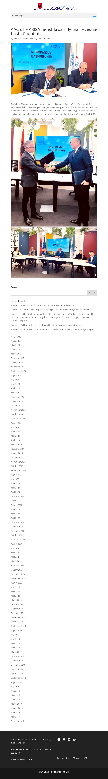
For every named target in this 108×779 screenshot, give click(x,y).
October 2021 (17, 535)
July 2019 (15, 634)
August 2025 (16, 375)
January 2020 (17, 608)
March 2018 (16, 704)
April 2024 (15, 440)
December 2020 (18, 574)
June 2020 (15, 587)
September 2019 (18, 626)
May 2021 (15, 552)
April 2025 (15, 388)
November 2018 (18, 669)
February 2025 (17, 397)
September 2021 (18, 539)
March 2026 (16, 353)
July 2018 (15, 686)
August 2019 (16, 630)
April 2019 (15, 647)
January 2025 (17, 401)
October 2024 (17, 414)
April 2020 (15, 595)
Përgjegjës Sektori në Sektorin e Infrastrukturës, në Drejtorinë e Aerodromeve (46, 325)
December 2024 (18, 405)
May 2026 (15, 345)
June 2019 (15, 639)
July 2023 (15, 479)
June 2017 (15, 712)
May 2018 (15, 695)
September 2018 (18, 678)
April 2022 (15, 518)
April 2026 (15, 349)
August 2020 (16, 582)
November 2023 (18, 461)
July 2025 (15, 379)
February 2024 (17, 449)
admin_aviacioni (21, 38)
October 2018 (17, 673)
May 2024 (15, 435)
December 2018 (18, 665)
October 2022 (17, 500)
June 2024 (15, 431)
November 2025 (18, 366)
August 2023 (16, 474)
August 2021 (16, 544)
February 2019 (17, 656)
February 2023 (17, 496)
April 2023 (15, 492)
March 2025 (16, 392)
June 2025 (15, 384)
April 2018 (15, 699)
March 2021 (16, 561)
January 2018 (17, 708)
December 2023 (18, 457)
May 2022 (15, 513)
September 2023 (18, 470)
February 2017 (17, 721)
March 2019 (16, 652)
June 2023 (15, 483)
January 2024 (17, 453)
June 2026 (15, 340)
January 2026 (17, 362)
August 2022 (16, 505)
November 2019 (18, 617)
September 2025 (18, 371)
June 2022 (15, 509)
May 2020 (15, 591)
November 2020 (18, 578)
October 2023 (17, 466)
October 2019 (17, 621)
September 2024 (18, 418)
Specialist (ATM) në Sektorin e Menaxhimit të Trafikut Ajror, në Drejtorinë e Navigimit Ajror (52, 329)
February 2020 (17, 604)
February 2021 (17, 565)
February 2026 (17, 358)
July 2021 (15, 548)
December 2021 (18, 531)
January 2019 (17, 660)
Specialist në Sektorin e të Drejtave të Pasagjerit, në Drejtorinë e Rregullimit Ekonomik (50, 309)
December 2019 (18, 613)
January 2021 (17, 569)
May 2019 (15, 643)
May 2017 (15, 716)
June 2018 (15, 690)
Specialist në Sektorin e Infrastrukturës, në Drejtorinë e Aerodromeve (42, 305)
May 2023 (15, 487)
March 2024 (16, 444)
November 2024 (18, 410)
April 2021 (15, 556)
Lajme (47, 38)
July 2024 (15, 427)
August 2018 (16, 682)
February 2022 (17, 522)
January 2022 (17, 526)
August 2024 (16, 423)
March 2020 (16, 600)
